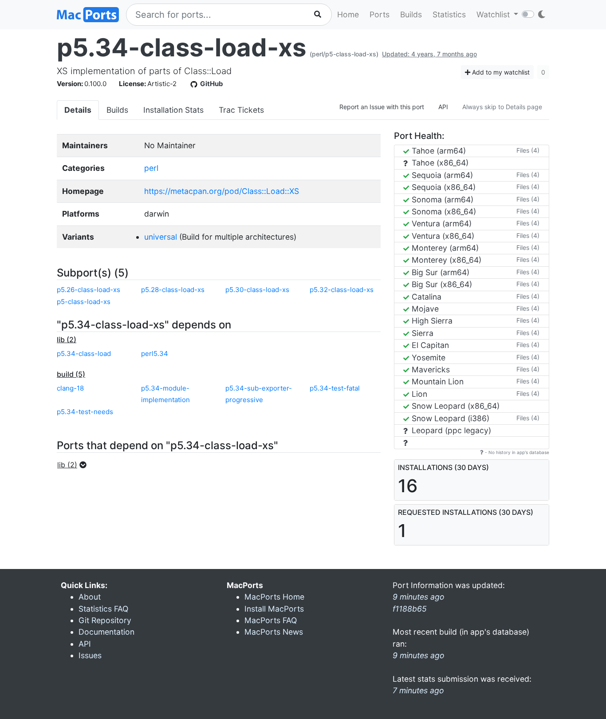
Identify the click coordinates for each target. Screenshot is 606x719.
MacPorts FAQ (270, 620)
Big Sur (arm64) (439, 272)
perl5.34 (154, 353)
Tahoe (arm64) (437, 150)
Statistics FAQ (103, 608)
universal (160, 236)
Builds (411, 14)
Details (77, 110)
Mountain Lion (436, 381)
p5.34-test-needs (85, 411)
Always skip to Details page (502, 107)
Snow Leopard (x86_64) (454, 406)
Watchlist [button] (494, 14)
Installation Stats (173, 110)
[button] (74, 464)
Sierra (421, 333)
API (443, 107)
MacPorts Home (274, 596)
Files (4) (527, 150)
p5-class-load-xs (83, 301)
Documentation (106, 631)
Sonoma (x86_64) (442, 211)
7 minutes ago (418, 690)
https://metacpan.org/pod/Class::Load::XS (221, 191)
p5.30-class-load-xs (257, 289)
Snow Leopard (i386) (449, 418)
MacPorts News (273, 631)
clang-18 (70, 388)
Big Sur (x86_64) (440, 284)
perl (151, 168)
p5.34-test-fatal (335, 388)
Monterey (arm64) (444, 248)
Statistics (449, 14)
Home (348, 14)
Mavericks (429, 369)
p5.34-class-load (84, 353)
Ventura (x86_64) (441, 236)
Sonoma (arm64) (441, 199)
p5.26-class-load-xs (88, 289)
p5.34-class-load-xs (181, 47)
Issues (90, 655)
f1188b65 (410, 608)
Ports (380, 14)
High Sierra (431, 320)
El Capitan (429, 345)
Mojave (424, 308)
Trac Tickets (241, 110)
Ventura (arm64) (440, 223)
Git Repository (105, 620)
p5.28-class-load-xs (173, 289)
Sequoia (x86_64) (442, 187)
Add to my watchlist (500, 72)
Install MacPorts (274, 608)
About (90, 596)
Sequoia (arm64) (441, 175)
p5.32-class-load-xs (342, 289)
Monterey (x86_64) (445, 260)
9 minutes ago (419, 655)
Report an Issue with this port (381, 107)
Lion (418, 394)
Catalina (425, 296)
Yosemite (427, 357)
